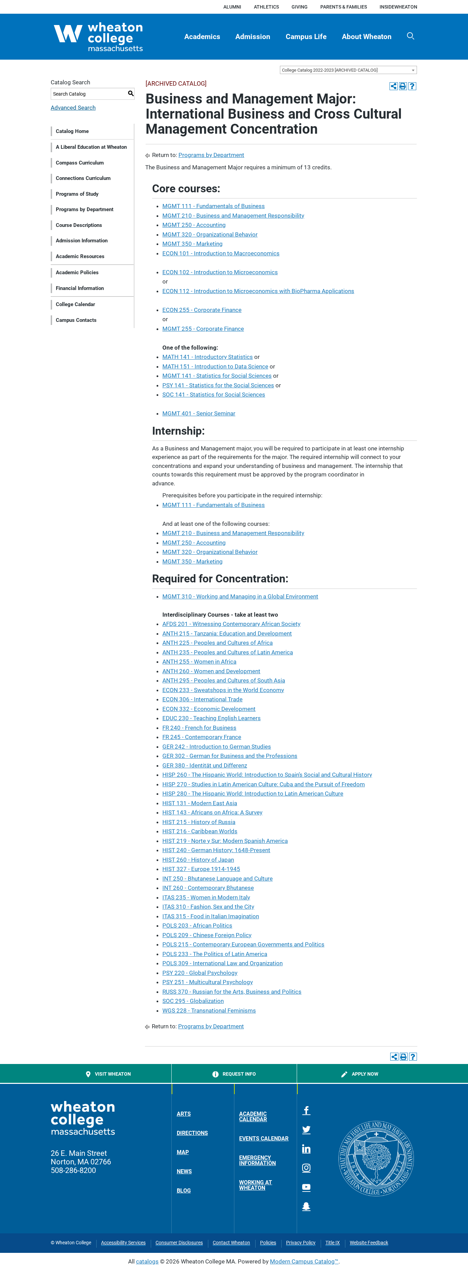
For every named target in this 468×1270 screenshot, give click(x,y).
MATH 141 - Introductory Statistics (207, 356)
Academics (202, 37)
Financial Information (80, 288)
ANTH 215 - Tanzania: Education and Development (227, 633)
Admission (252, 37)
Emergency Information (257, 1160)
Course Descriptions (79, 225)
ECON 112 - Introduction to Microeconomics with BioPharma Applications (258, 291)
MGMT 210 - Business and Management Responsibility (233, 215)
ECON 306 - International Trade (202, 699)
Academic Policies (77, 272)
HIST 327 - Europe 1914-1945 (201, 869)
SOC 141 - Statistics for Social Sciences (213, 394)
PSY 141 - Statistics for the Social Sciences (218, 385)
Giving (300, 7)
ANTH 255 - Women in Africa (199, 661)
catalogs (147, 1261)
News (184, 1171)
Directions (192, 1133)
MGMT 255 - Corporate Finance (203, 328)
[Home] (110, 36)
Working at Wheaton (255, 1185)
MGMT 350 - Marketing (192, 243)
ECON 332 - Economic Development (209, 708)
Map (183, 1152)
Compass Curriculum (80, 163)
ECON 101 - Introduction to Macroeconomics (221, 253)
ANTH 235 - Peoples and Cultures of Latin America (227, 652)
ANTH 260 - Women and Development (211, 671)
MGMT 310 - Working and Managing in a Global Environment (240, 596)
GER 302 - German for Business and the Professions (229, 755)
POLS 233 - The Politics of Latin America (214, 954)
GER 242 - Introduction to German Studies (216, 746)
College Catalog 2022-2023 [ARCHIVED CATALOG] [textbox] (330, 70)
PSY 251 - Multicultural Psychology (207, 982)
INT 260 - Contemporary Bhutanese (208, 887)
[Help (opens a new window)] (412, 86)
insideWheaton (398, 7)
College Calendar (75, 304)
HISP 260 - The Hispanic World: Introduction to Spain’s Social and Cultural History (267, 774)
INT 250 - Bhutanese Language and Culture (217, 878)
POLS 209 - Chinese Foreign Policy (206, 935)
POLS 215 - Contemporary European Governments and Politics (243, 944)
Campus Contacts (76, 320)
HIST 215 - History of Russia (198, 822)
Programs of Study (77, 194)
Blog (184, 1190)
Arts (184, 1114)
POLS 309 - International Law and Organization (222, 963)
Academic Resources (80, 256)
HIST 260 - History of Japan (198, 859)
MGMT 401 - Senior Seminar (198, 413)
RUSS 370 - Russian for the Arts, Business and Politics (231, 991)
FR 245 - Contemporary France (201, 737)
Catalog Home (72, 131)
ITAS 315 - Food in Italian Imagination (210, 916)
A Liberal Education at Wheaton (91, 147)
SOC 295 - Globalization (193, 1000)
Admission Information (82, 241)
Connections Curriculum (83, 178)
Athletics (266, 7)
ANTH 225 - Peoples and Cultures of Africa (217, 642)
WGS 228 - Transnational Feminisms (209, 1010)
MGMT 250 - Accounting (194, 224)
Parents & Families (343, 7)
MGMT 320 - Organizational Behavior (210, 234)
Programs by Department (84, 209)
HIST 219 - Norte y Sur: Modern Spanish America (225, 840)
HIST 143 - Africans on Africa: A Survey (212, 812)
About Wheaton (367, 37)
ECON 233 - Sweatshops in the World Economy (223, 690)
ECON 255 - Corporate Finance (202, 309)
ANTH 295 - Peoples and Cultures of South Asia (223, 680)
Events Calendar (263, 1138)
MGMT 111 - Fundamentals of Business (213, 206)
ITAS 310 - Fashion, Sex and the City (208, 906)
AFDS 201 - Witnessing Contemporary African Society (231, 623)
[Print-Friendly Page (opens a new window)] (403, 86)
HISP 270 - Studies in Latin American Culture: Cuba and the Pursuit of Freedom (263, 784)
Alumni (232, 7)
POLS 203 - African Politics (197, 925)
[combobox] (348, 70)
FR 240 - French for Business (199, 727)
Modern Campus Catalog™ (304, 1261)
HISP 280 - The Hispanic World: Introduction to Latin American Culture (252, 793)
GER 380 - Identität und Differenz (204, 765)
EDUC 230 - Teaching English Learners (211, 718)
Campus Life (306, 37)
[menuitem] (202, 37)
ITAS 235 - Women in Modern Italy (206, 897)
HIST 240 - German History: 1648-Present (216, 850)
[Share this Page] (393, 86)
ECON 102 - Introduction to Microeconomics (220, 272)
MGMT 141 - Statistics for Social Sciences (217, 375)
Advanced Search (73, 107)
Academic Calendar (253, 1117)
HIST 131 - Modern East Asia (199, 803)
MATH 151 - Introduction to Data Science (215, 366)
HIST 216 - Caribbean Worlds (199, 831)
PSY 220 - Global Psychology (199, 972)
